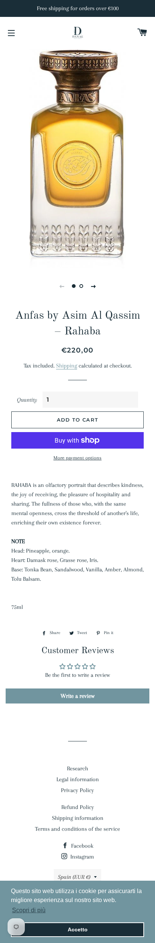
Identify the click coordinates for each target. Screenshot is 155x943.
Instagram (81, 856)
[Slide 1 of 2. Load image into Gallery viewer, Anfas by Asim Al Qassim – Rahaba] (74, 286)
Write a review (77, 696)
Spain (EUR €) (74, 877)
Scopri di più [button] (29, 910)
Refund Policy (77, 807)
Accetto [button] (78, 929)
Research (77, 768)
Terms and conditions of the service (77, 829)
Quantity (27, 399)
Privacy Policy (77, 790)
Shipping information (77, 818)
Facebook (81, 845)
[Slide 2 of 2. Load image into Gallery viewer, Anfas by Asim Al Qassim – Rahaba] (81, 286)
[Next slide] (93, 286)
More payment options (77, 458)
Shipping (66, 365)
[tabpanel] (77, 157)
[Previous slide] (61, 286)
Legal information (77, 779)
